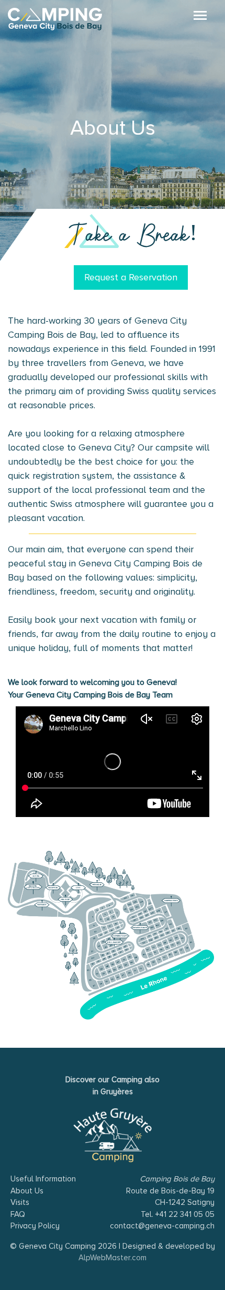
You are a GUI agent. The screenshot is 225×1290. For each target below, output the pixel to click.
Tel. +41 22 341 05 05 (178, 1214)
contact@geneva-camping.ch (162, 1225)
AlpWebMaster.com (112, 1257)
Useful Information (43, 1179)
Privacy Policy (35, 1225)
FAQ (17, 1214)
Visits (19, 1202)
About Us (26, 1191)
